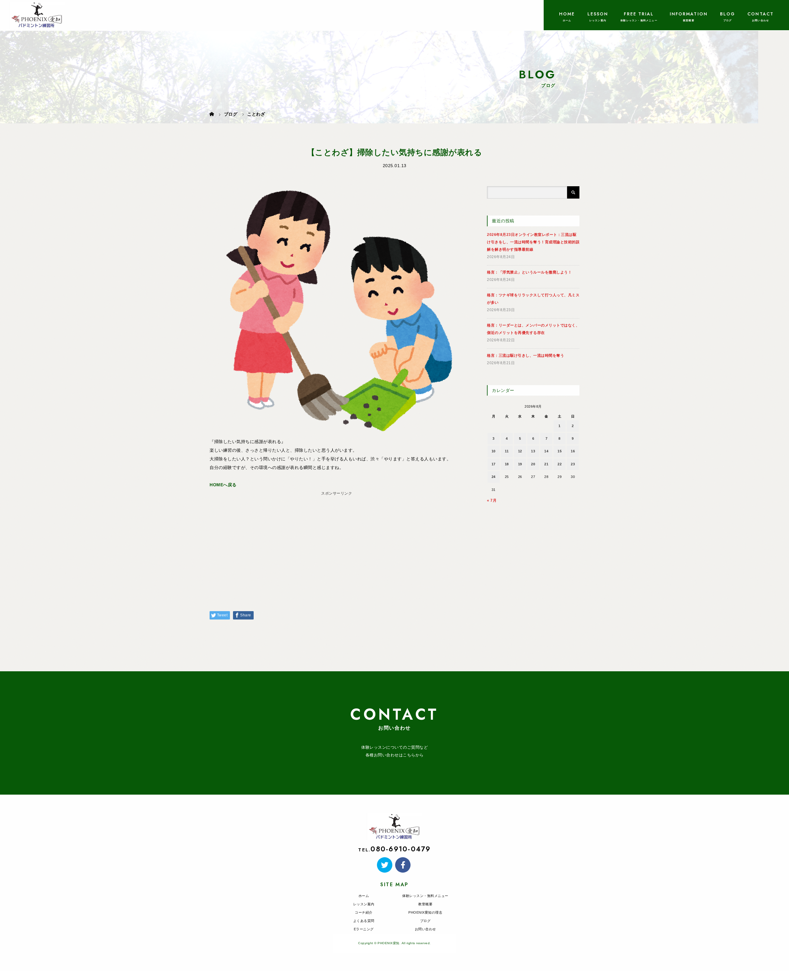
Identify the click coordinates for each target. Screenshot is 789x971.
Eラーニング (364, 929)
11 (507, 451)
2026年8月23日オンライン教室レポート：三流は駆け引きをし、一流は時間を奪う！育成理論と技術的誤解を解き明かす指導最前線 (533, 242)
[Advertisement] (337, 541)
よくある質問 (363, 921)
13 (533, 451)
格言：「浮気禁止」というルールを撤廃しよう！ (529, 272)
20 (533, 464)
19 (520, 464)
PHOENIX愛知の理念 (425, 912)
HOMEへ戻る (223, 484)
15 (560, 451)
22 (560, 464)
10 (494, 451)
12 (520, 451)
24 (494, 477)
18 (507, 464)
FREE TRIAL (639, 14)
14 (546, 451)
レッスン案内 (363, 904)
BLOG (727, 14)
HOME (567, 14)
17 (494, 464)
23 (573, 464)
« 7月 (492, 500)
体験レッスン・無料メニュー (425, 896)
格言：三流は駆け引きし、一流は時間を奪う (525, 355)
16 (573, 451)
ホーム (363, 896)
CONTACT (760, 14)
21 (546, 464)
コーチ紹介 (364, 912)
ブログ (425, 921)
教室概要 (425, 904)
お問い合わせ (425, 929)
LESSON (597, 14)
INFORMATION (689, 14)
